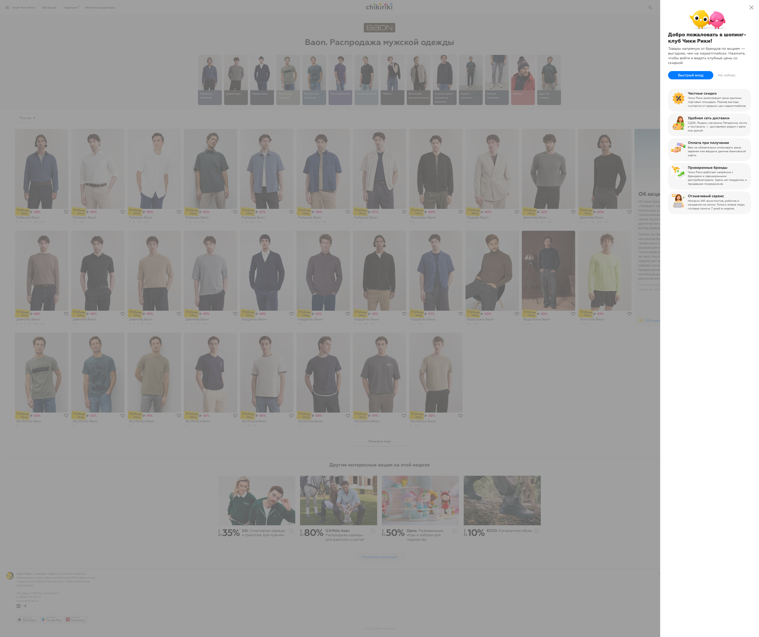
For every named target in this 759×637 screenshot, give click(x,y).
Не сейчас (726, 75)
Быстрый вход (690, 75)
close (751, 7)
